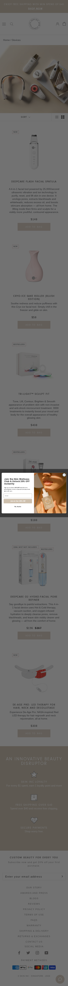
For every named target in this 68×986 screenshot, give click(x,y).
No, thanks (17, 506)
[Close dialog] (64, 474)
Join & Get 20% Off (17, 501)
